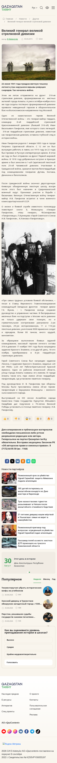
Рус (34, 7)
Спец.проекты (8, 711)
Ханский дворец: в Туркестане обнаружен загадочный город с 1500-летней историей (21, 602)
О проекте (34, 694)
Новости (23, 19)
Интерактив (7, 705)
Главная (9, 19)
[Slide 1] (27, 572)
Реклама (33, 714)
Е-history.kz (12, 39)
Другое (36, 19)
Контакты (34, 700)
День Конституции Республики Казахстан (28, 564)
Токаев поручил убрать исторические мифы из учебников (21, 589)
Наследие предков (10, 694)
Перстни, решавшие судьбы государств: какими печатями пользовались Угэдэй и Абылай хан (20, 615)
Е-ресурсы (6, 700)
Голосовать (12, 662)
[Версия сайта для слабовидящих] (47, 8)
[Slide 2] (29, 572)
